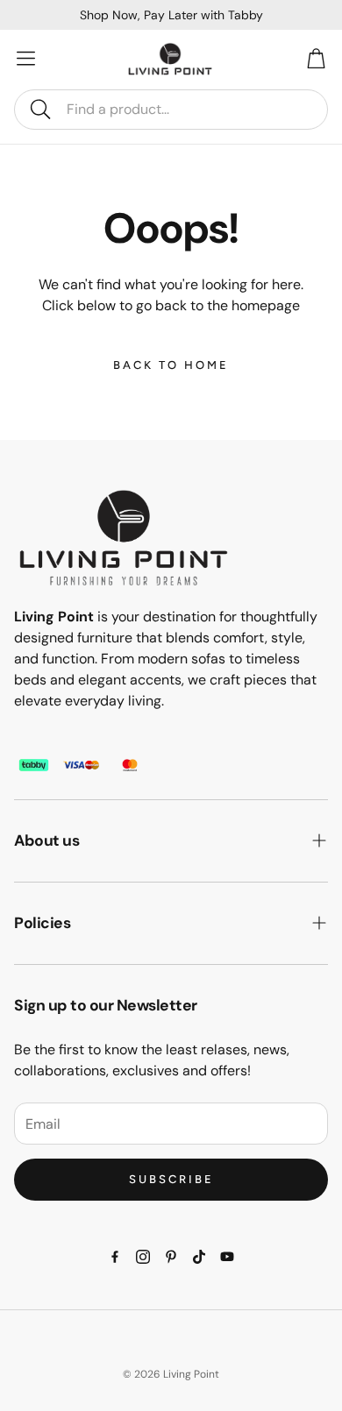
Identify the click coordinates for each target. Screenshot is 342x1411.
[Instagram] (142, 1256)
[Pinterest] (171, 1256)
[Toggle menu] (26, 58)
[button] (171, 109)
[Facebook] (114, 1256)
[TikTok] (199, 1256)
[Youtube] (227, 1256)
